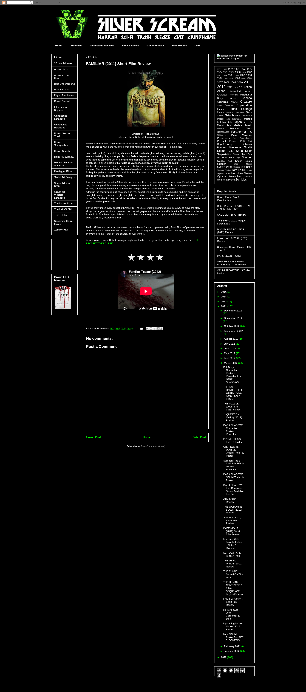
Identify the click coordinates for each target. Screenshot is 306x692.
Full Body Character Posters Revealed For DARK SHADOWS (232, 375)
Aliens (221, 91)
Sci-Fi (248, 147)
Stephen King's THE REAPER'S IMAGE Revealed (233, 465)
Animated (235, 91)
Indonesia (236, 119)
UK (244, 170)
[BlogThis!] (151, 328)
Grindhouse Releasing (60, 126)
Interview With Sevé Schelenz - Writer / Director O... (233, 543)
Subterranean (225, 166)
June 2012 (230, 348)
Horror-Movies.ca (64, 156)
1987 (242, 75)
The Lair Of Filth (63, 209)
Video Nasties (244, 173)
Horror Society (62, 151)
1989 (219, 78)
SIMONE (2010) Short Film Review (232, 520)
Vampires (230, 173)
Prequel (221, 141)
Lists (197, 45)
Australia (246, 94)
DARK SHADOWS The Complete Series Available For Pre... (233, 489)
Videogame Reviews (102, 45)
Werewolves (235, 176)
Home (58, 45)
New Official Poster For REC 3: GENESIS (233, 637)
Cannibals (222, 101)
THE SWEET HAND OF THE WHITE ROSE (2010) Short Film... (233, 393)
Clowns (234, 102)
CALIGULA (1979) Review (231, 214)
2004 (243, 78)
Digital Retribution (64, 95)
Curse (219, 106)
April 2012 (230, 358)
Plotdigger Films (63, 171)
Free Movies (179, 45)
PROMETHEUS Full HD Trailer (232, 440)
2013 (229, 87)
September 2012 (233, 331)
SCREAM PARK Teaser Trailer (232, 554)
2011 (248, 82)
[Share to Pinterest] (161, 328)
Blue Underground (64, 83)
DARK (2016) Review (229, 255)
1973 (236, 69)
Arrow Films (60, 69)
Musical (220, 129)
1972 (230, 69)
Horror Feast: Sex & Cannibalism (228, 199)
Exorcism (229, 105)
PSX (250, 141)
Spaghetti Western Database (59, 194)
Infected (247, 118)
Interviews (76, 45)
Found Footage (240, 109)
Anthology (222, 95)
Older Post (199, 437)
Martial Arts (224, 125)
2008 (227, 82)
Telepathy (246, 166)
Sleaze (221, 160)
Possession (223, 138)
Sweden (236, 167)
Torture (236, 170)
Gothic (220, 116)
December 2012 (233, 310)
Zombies (241, 179)
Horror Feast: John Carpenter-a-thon (231, 614)
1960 (225, 69)
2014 (224, 296)
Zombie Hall (61, 229)
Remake (221, 147)
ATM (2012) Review (230, 500)
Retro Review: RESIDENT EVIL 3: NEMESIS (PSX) (234, 207)
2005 (249, 78)
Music (248, 125)
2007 (220, 82)
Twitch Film (60, 215)
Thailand (220, 170)
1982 (249, 72)
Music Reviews (155, 45)
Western (248, 176)
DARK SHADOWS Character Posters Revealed (233, 429)
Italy (230, 122)
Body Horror (226, 98)
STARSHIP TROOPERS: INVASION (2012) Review (231, 263)
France (220, 112)
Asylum (234, 95)
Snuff (230, 161)
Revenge (235, 147)
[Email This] (147, 328)
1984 (225, 75)
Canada (247, 98)
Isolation (221, 122)
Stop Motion (243, 164)
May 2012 (230, 353)
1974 (242, 69)
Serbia (231, 151)
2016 (236, 87)
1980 (238, 72)
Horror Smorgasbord (61, 144)
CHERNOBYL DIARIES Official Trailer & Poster (233, 451)
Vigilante (221, 176)
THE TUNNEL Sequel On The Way (233, 574)
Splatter (221, 163)
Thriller (228, 170)
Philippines (221, 135)
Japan (238, 122)
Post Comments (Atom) (153, 446)
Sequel (221, 151)
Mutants (234, 128)
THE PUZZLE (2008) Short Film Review (231, 406)
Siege (238, 158)
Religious (247, 144)
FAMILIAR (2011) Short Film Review (233, 602)
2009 (233, 82)
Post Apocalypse (242, 138)
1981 (244, 72)
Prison (232, 141)
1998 (231, 78)
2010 (240, 82)
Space (238, 160)
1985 (230, 75)
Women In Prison (226, 180)
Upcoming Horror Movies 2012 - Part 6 (233, 626)
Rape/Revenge (225, 144)
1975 (249, 69)
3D (240, 87)
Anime (248, 91)
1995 (226, 78)
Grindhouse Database (60, 117)
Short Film (228, 157)
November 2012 (233, 318)
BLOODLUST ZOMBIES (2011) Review (230, 231)
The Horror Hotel (63, 203)
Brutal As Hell (61, 89)
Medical (238, 125)
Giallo (249, 112)
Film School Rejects (60, 108)
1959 (219, 69)
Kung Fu (248, 122)
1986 (236, 75)
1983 (219, 75)
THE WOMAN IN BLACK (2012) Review (232, 509)
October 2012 (232, 326)
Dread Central (62, 101)
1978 (225, 72)
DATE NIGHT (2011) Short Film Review (231, 531)
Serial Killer (244, 151)
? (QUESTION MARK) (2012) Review (232, 417)
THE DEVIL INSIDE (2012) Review (232, 563)
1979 (231, 72)
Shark (236, 154)
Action (247, 87)
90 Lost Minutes (63, 63)
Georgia (229, 112)
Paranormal (238, 131)
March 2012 (231, 363)
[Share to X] (154, 328)
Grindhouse (232, 115)
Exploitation (244, 105)
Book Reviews (130, 45)
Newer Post (93, 437)
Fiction (221, 109)
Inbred (220, 119)
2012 (221, 87)
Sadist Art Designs (64, 177)
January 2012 (232, 651)
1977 (219, 72)
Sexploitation (224, 154)
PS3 (242, 141)
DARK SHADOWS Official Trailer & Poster (233, 477)
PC (250, 132)
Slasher (247, 157)
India (228, 119)
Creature (246, 101)
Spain (248, 160)
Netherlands (223, 132)
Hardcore (247, 115)
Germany (240, 112)
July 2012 (230, 343)
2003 (237, 78)
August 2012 (231, 338)
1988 (249, 75)
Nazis (249, 128)
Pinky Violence (241, 135)
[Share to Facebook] (158, 328)
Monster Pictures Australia (63, 164)
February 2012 (232, 646)
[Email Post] (141, 328)
